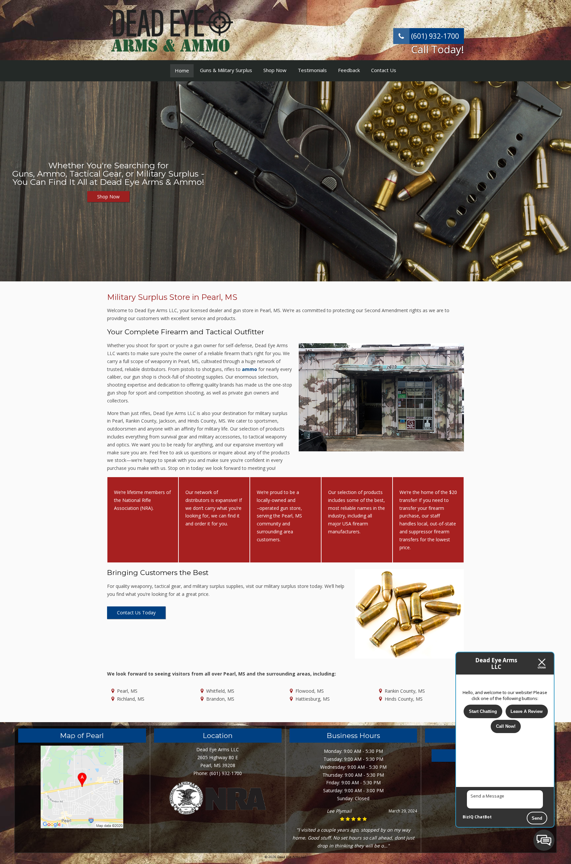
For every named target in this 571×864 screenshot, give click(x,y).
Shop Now (274, 70)
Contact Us (383, 70)
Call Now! (505, 726)
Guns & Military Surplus (226, 70)
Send (537, 818)
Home (182, 70)
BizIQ (468, 817)
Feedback (349, 70)
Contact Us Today (136, 612)
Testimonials (312, 70)
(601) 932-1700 (434, 36)
